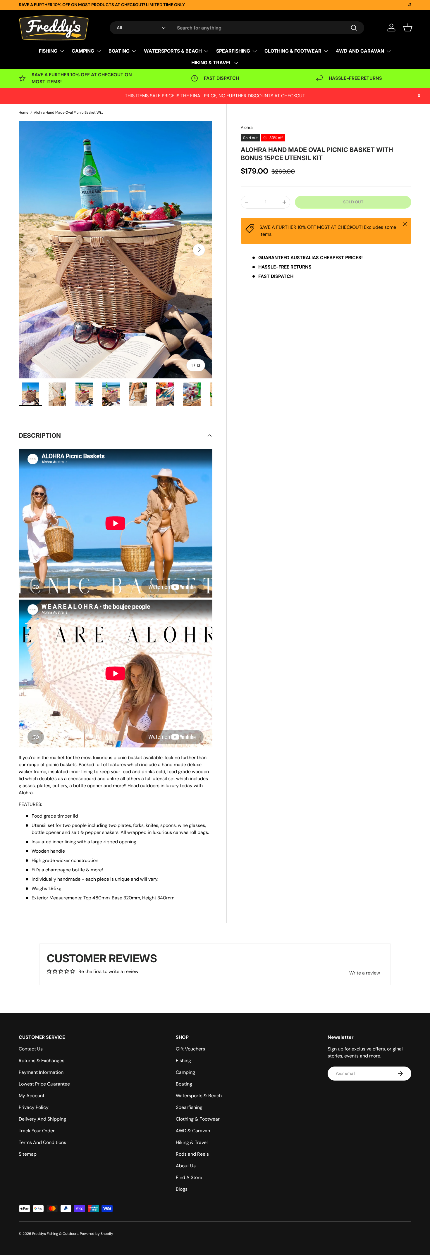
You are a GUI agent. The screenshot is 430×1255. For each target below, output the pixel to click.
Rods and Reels (192, 1154)
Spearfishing (189, 1107)
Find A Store (189, 1177)
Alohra (247, 127)
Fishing (183, 1060)
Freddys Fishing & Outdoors (55, 1233)
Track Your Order (37, 1131)
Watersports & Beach (199, 1096)
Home (23, 112)
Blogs (182, 1189)
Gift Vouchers (190, 1049)
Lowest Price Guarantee (44, 1084)
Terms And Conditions (42, 1142)
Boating (184, 1084)
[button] (407, 27)
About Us (186, 1166)
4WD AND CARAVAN (360, 51)
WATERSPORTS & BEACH (173, 51)
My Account (31, 1096)
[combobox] (237, 27)
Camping (185, 1072)
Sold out (353, 202)
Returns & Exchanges (41, 1060)
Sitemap (28, 1154)
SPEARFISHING (233, 51)
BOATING (119, 51)
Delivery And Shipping (42, 1119)
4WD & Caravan (193, 1131)
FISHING (48, 51)
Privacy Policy (34, 1107)
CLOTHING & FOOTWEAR (292, 51)
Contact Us (31, 1049)
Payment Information (41, 1072)
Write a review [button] (364, 973)
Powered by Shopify (96, 1233)
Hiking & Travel (192, 1142)
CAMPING (83, 51)
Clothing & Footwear (198, 1119)
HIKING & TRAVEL (211, 62)
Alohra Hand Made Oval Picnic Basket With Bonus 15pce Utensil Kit (69, 112)
